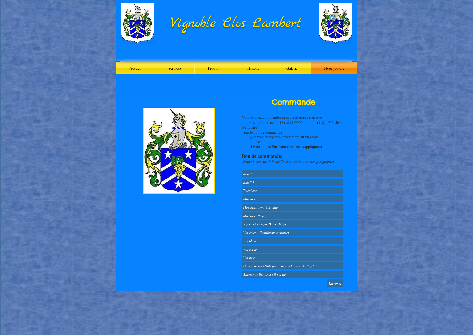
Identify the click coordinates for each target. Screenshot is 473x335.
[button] (214, 68)
